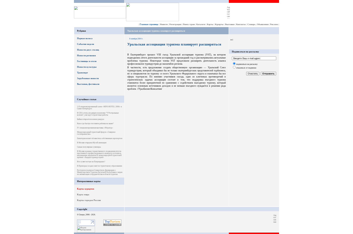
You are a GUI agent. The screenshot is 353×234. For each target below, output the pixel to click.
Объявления (262, 24)
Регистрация (175, 24)
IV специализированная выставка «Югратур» (95, 128)
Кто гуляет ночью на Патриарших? (91, 162)
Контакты (241, 24)
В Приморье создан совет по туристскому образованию (99, 166)
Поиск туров (189, 24)
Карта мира (83, 194)
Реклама (274, 24)
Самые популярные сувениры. (89, 147)
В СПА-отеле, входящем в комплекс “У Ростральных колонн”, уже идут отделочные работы (98, 114)
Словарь (251, 24)
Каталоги (200, 24)
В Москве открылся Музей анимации (91, 143)
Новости (164, 24)
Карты (210, 24)
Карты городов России (89, 200)
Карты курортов (85, 189)
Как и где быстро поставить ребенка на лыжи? (95, 124)
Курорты (219, 24)
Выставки (230, 24)
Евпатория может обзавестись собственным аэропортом (99, 138)
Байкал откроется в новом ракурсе (90, 119)
